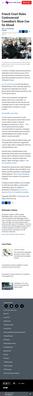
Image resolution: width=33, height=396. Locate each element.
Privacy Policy (7, 328)
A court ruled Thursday (10, 84)
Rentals (6, 354)
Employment (7, 321)
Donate (27, 2)
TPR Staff (6, 358)
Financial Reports (8, 336)
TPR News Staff (8, 362)
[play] (3, 394)
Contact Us (7, 317)
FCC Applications (8, 347)
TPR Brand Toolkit (8, 325)
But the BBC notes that (10, 113)
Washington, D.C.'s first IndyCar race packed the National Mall (21, 285)
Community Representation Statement (14, 332)
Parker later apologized (21, 174)
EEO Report (7, 339)
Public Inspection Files (10, 343)
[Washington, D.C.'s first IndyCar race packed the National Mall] (7, 286)
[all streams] (30, 394)
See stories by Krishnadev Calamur (13, 234)
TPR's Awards (7, 369)
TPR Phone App (8, 365)
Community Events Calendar (11, 373)
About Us (6, 313)
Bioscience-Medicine (19, 249)
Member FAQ (7, 351)
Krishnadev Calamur (8, 29)
